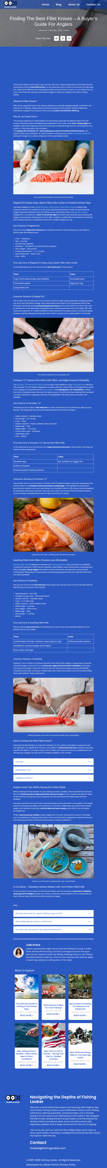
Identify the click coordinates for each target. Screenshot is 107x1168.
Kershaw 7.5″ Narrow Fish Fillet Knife (31, 384)
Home (45, 4)
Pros (16, 274)
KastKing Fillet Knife (21, 564)
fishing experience (59, 564)
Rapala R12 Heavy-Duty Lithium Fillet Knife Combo (54, 207)
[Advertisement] (53, 68)
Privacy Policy (68, 1164)
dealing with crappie (79, 212)
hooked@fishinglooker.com (48, 1148)
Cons (72, 274)
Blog (58, 4)
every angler (48, 389)
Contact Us (93, 4)
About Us (74, 4)
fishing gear (77, 384)
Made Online (50, 1164)
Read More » (26, 1015)
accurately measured (81, 133)
